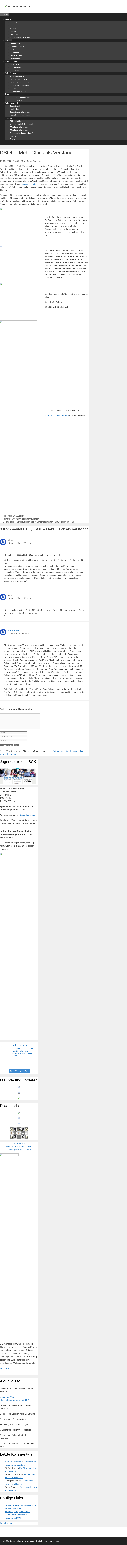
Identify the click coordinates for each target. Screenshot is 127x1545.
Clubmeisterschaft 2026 (19, 82)
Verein (8, 19)
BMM (12, 49)
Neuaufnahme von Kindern (20, 115)
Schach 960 (14, 70)
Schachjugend (11, 103)
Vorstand (13, 22)
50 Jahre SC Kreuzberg (19, 130)
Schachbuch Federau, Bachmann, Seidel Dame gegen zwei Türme (19, 1146)
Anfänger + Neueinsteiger (20, 97)
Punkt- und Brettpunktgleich (57, 415)
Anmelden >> (6, 1523)
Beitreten (13, 25)
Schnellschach (15, 67)
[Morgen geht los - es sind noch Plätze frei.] (6, 1063)
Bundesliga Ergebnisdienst (17, 1511)
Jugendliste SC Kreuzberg (20, 112)
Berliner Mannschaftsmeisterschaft (21, 1505)
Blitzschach (14, 64)
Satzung (13, 28)
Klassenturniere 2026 (18, 79)
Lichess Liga (15, 58)
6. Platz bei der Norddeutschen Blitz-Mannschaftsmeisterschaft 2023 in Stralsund (38, 522)
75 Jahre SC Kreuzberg (19, 127)
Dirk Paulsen (13, 630)
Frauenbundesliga (17, 46)
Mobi (8, 1368)
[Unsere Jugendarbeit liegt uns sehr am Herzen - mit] (32, 1063)
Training (8, 94)
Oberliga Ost (15, 43)
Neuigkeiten (14, 109)
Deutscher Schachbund (16, 1515)
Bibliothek (13, 31)
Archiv (12, 139)
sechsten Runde (29, 184)
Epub (14, 1368)
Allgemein (7, 516)
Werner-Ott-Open (17, 76)
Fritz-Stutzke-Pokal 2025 (19, 85)
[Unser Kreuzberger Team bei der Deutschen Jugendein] (19, 1063)
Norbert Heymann (13, 1462)
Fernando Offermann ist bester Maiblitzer (21, 519)
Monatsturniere (11, 61)
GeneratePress (52, 1541)
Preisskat (13, 88)
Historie (8, 118)
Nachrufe (13, 136)
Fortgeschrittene (16, 100)
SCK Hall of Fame (17, 121)
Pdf (1, 1368)
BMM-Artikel (14, 52)
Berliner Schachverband (16, 1508)
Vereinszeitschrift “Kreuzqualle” (22, 124)
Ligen (7, 40)
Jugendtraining (16, 106)
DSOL (15, 516)
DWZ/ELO (14, 34)
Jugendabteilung (27, 815)
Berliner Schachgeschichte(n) (21, 133)
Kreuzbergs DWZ (13, 1518)
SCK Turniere (11, 73)
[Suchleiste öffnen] (1, 144)
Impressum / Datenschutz (20, 37)
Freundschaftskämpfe (18, 91)
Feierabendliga (16, 55)
